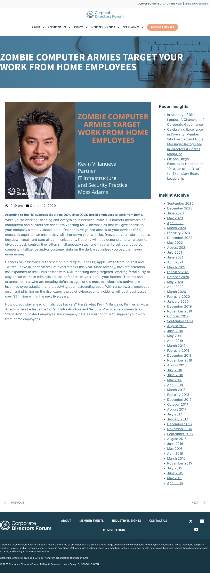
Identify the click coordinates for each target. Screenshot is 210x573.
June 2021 (175, 257)
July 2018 (174, 370)
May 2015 (174, 478)
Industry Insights (126, 520)
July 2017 (174, 414)
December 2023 (179, 208)
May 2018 (174, 380)
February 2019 (178, 350)
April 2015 (175, 483)
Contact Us (158, 520)
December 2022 (179, 238)
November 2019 (179, 311)
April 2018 (175, 385)
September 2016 (180, 434)
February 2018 (178, 395)
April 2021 (175, 262)
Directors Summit (196, 3)
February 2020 (178, 296)
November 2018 (179, 360)
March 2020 (176, 292)
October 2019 (177, 316)
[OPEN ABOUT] (43, 27)
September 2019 (180, 321)
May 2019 (174, 336)
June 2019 (175, 331)
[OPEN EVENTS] (86, 27)
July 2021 (174, 252)
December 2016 (179, 424)
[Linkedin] (202, 521)
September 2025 (180, 203)
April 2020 (175, 287)
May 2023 (175, 218)
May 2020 (175, 282)
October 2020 (178, 277)
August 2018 (177, 365)
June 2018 (175, 375)
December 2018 (179, 355)
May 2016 (174, 449)
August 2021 (177, 247)
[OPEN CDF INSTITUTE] (69, 27)
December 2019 (179, 306)
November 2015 (179, 463)
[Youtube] (196, 529)
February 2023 (178, 233)
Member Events (91, 520)
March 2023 (176, 228)
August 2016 (177, 439)
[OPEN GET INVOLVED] (143, 27)
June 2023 (175, 213)
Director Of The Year (168, 3)
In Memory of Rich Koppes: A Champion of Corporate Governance (185, 119)
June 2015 (175, 473)
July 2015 (174, 468)
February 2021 (178, 272)
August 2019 (177, 326)
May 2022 (175, 243)
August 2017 (176, 409)
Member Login (114, 530)
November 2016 (179, 429)
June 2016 (175, 444)
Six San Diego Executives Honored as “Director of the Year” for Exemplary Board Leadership (185, 168)
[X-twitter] (191, 521)
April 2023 (175, 223)
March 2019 (176, 346)
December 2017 (179, 399)
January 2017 (177, 419)
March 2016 (176, 458)
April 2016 (175, 453)
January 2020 (178, 301)
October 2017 (177, 404)
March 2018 (176, 390)
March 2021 (176, 267)
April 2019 (175, 341)
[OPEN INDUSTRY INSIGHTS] (118, 27)
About (66, 520)
